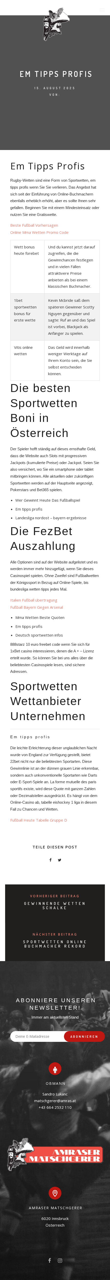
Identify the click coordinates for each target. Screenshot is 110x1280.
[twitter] (59, 860)
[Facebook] (49, 1261)
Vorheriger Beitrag (55, 896)
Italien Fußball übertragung (33, 600)
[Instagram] (60, 1261)
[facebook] (50, 860)
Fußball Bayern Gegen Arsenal (36, 607)
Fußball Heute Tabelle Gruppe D (38, 820)
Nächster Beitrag (55, 934)
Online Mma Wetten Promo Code (39, 232)
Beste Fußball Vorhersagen (34, 225)
